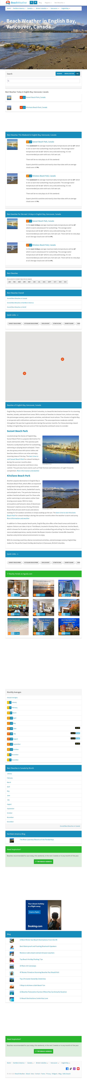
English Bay (65, 8)
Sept (49, 282)
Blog (40, 3)
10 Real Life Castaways (28, 966)
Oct (55, 282)
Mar (19, 282)
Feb (14, 282)
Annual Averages (12, 697)
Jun (34, 282)
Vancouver (54, 8)
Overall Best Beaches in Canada (17, 298)
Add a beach (66, 1074)
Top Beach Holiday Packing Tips (31, 959)
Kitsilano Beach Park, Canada (36, 107)
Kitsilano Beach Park (31, 323)
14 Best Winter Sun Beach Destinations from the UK (38, 940)
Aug (44, 282)
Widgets (54, 1074)
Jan (9, 282)
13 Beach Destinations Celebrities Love (34, 998)
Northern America (18, 8)
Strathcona (57, 323)
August (15, 739)
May (29, 282)
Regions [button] (47, 3)
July (14, 734)
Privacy (48, 1074)
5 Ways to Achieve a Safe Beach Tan (32, 985)
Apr (24, 282)
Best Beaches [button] (59, 3)
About (28, 1074)
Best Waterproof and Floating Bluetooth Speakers (38, 946)
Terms (43, 1074)
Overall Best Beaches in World (16, 307)
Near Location (69, 73)
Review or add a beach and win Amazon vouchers (37, 953)
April (14, 718)
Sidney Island (69, 323)
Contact (37, 1074)
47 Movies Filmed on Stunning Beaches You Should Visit (39, 972)
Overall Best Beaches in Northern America (20, 303)
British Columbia (41, 8)
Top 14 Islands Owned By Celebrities (33, 979)
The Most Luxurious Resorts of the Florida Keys (37, 839)
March (14, 713)
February (15, 708)
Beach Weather (20, 1074)
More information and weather (28, 471)
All (78, 73)
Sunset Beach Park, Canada (35, 97)
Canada (29, 8)
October (16, 749)
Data (32, 1074)
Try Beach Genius (44, 861)
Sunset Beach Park (15, 323)
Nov (60, 282)
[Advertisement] (43, 122)
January (14, 702)
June (14, 728)
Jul (39, 282)
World (9, 8)
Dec (65, 282)
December (15, 760)
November (15, 755)
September (17, 744)
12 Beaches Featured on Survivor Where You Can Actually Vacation (43, 992)
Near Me (59, 73)
